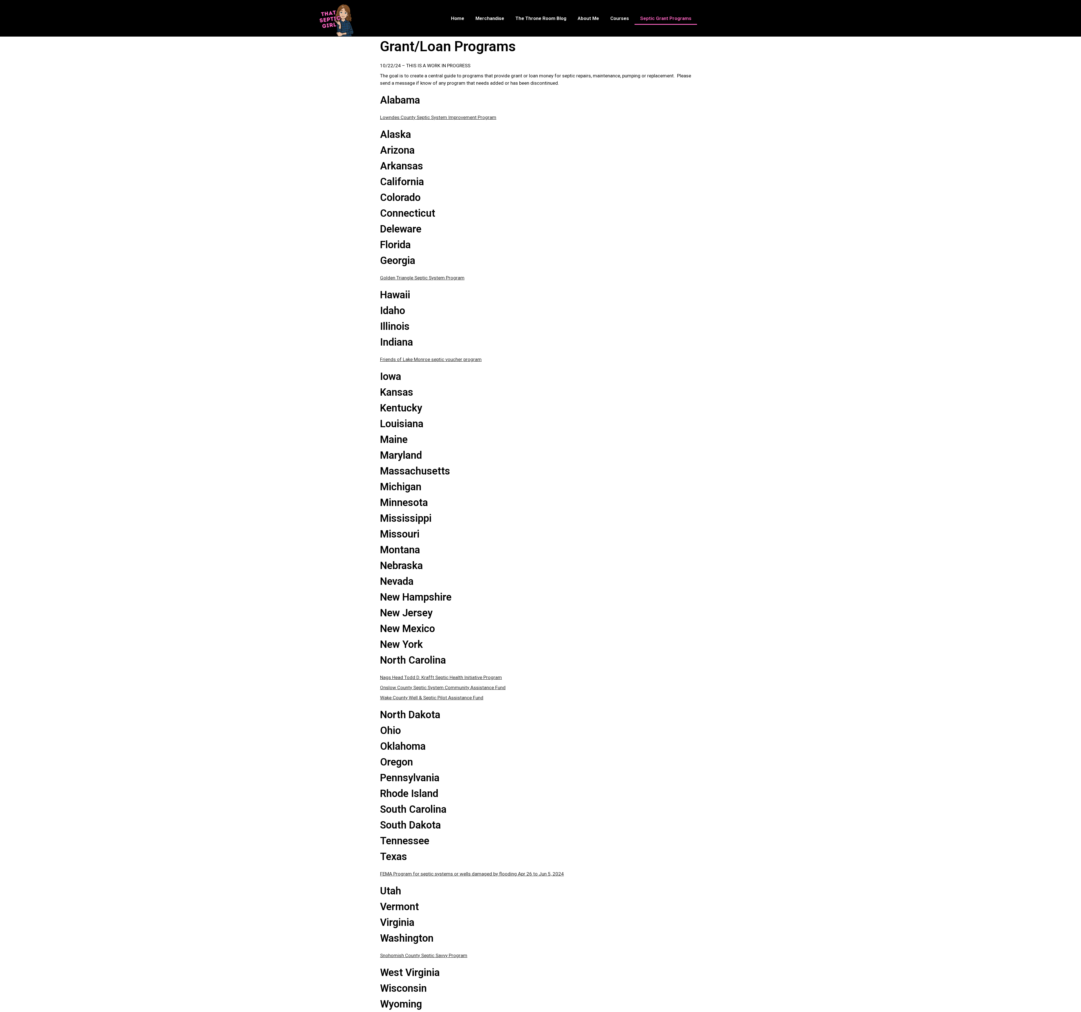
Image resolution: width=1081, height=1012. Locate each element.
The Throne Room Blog (540, 18)
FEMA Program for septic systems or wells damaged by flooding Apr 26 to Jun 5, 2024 (472, 874)
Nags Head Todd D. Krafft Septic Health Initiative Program (441, 677)
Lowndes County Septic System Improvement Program (438, 117)
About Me (588, 18)
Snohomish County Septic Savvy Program (423, 955)
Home (457, 18)
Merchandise (489, 18)
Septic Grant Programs (665, 18)
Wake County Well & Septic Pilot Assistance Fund (431, 697)
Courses (619, 18)
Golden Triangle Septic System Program (422, 278)
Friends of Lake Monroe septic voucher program (431, 359)
